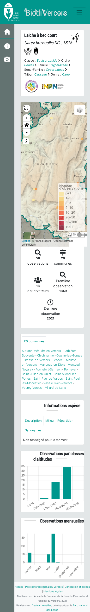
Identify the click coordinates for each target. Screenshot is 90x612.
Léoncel (58, 360)
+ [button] (26, 117)
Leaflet (26, 240)
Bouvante (28, 355)
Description (33, 420)
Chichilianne (45, 355)
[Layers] (79, 110)
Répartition (65, 420)
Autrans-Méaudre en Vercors (41, 351)
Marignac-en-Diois (52, 364)
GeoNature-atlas (41, 605)
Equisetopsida (47, 60)
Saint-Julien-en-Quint (36, 374)
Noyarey (27, 369)
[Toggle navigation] (79, 12)
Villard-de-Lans (55, 387)
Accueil (19, 586)
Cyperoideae (55, 69)
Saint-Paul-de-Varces (48, 378)
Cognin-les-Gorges (69, 355)
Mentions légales (53, 591)
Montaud (74, 364)
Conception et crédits (77, 586)
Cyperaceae (59, 65)
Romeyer (70, 369)
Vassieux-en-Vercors (57, 383)
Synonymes (33, 430)
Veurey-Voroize (32, 387)
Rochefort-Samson (48, 369)
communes (34, 341)
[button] (26, 125)
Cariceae (40, 74)
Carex (66, 74)
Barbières (70, 351)
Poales (29, 65)
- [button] (26, 132)
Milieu (49, 420)
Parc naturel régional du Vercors (44, 586)
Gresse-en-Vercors (37, 360)
